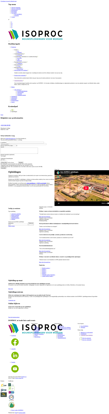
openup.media (22, 412)
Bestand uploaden (7, 154)
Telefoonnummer (5, 144)
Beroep (5, 145)
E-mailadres (3, 142)
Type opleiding (11, 211)
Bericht (2, 147)
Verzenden (3, 168)
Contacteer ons (11, 300)
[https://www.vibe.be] (4, 385)
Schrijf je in (23, 376)
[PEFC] (12, 389)
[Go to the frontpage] (35, 39)
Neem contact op (19, 378)
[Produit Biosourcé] (12, 405)
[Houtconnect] (4, 394)
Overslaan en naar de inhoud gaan (9, 1)
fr (11, 22)
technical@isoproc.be (10, 138)
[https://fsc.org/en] (12, 385)
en (11, 23)
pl (11, 26)
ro (11, 27)
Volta (16, 412)
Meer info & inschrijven (44, 216)
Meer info (10, 288)
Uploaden (21, 162)
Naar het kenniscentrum (13, 317)
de (11, 24)
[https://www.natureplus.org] (12, 398)
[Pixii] (4, 390)
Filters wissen (11, 226)
